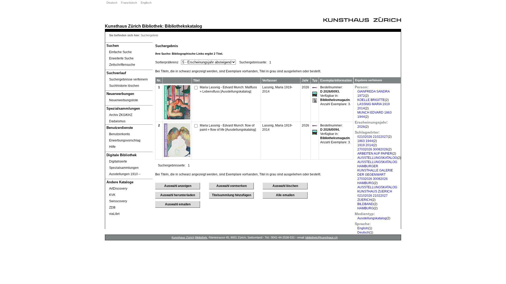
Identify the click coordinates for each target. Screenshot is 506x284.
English (362, 228)
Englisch (146, 2)
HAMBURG (365, 208)
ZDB (112, 207)
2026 (361, 127)
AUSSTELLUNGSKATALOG (377, 158)
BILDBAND (365, 204)
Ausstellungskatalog (371, 218)
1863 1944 (365, 141)
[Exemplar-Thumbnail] (177, 118)
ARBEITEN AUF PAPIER (374, 153)
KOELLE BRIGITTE (371, 100)
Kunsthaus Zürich (123, 26)
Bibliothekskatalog (183, 26)
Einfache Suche (120, 52)
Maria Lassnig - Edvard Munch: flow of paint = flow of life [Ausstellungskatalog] (228, 127)
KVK (112, 195)
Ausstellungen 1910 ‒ (124, 174)
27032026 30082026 (372, 149)
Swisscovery (118, 201)
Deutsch (111, 2)
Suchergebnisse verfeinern (128, 79)
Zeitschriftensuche (122, 65)
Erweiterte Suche (121, 58)
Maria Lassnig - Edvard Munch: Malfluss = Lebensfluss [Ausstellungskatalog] (228, 89)
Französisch (129, 2)
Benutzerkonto (119, 134)
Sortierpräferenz (166, 62)
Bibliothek (152, 26)
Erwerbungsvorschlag (124, 140)
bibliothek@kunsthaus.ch (321, 237)
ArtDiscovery (118, 188)
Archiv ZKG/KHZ (120, 115)
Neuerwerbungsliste (123, 100)
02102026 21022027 (372, 137)
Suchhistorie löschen (124, 86)
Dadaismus (117, 121)
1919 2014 (365, 145)
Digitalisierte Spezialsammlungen (124, 165)
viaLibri (114, 214)
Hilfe (112, 147)
